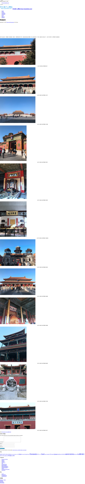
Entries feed (4, 474)
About (3, 11)
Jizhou (3, 15)
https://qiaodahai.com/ (5, 2)
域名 (75, 454)
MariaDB (26, 454)
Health (3, 461)
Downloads (3, 13)
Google (14, 454)
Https (15, 454)
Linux (20, 454)
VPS (50, 454)
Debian (10, 454)
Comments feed (4, 475)
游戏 (0, 455)
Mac (22, 454)
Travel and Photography (10, 22)
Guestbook (3, 14)
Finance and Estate (5, 459)
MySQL (28, 454)
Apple (1, 454)
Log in (3, 473)
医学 (69, 454)
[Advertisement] (26, 29)
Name (1, 443)
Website (1, 446)
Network (3, 17)
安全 (76, 454)
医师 (71, 454)
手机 (78, 454)
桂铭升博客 (2, 481)
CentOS (3, 454)
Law (2, 463)
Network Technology (5, 466)
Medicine (3, 16)
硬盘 (7, 455)
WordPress (59, 454)
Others (3, 468)
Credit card (7, 454)
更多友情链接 (2, 482)
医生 (73, 454)
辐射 (12, 455)
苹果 (9, 455)
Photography (33, 454)
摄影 (80, 454)
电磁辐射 (5, 455)
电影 (1, 455)
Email (1, 445)
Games (3, 460)
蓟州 (11, 455)
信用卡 (64, 454)
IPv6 (18, 454)
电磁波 (3, 455)
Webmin (52, 454)
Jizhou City (3, 462)
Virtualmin (48, 454)
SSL (39, 454)
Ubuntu (45, 454)
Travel (42, 454)
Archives (3, 12)
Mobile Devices (4, 465)
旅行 (83, 454)
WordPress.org (4, 476)
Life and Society (4, 464)
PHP (38, 454)
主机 (62, 454)
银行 (14, 455)
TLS (40, 454)
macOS (24, 454)
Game (12, 454)
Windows (55, 454)
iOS (16, 454)
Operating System (4, 467)
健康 (66, 454)
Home (3, 10)
